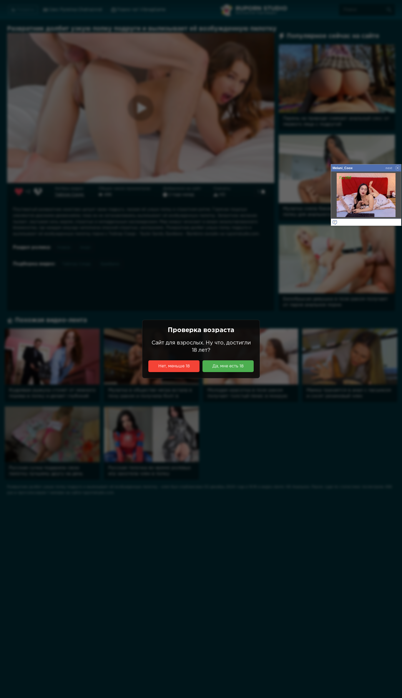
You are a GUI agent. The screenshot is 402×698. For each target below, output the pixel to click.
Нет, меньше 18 (174, 366)
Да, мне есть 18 (228, 366)
